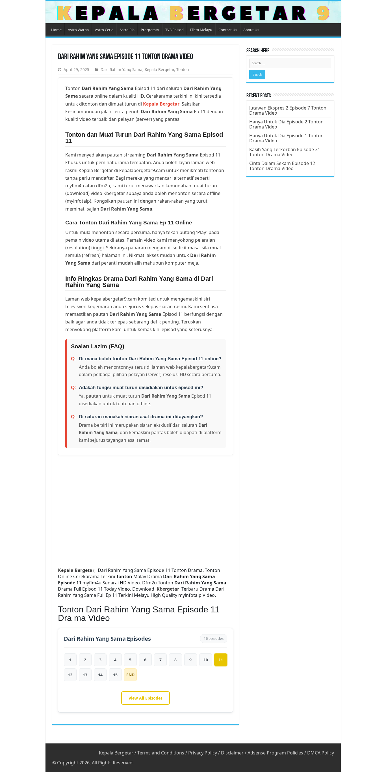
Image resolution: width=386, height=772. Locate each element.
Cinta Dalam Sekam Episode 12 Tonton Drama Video (282, 165)
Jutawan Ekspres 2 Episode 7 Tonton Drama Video (287, 110)
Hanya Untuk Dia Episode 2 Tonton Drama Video (286, 124)
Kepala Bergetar (159, 69)
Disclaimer (232, 753)
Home (56, 29)
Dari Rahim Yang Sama (121, 69)
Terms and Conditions (160, 753)
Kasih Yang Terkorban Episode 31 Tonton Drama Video (284, 152)
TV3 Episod (174, 29)
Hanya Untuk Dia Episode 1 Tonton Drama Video (286, 138)
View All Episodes (145, 698)
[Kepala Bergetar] (193, 12)
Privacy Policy (202, 753)
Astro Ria (127, 29)
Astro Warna (78, 29)
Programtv (150, 29)
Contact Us (227, 29)
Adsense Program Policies (275, 753)
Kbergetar (169, 589)
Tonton (182, 69)
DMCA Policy (320, 753)
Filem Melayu (201, 29)
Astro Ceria (104, 29)
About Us (251, 29)
